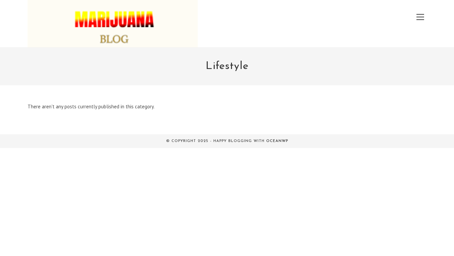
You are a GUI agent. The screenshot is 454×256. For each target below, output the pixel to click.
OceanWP (277, 141)
